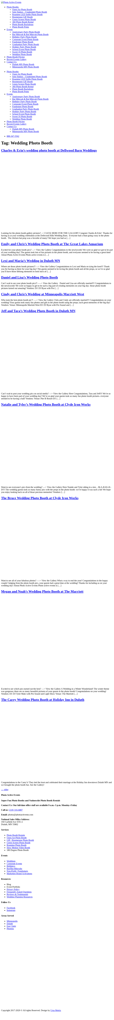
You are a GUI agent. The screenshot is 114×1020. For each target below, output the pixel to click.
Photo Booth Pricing (16, 57)
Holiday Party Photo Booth (24, 47)
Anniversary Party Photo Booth (26, 32)
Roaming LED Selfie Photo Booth (27, 14)
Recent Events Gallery (16, 59)
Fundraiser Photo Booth (22, 42)
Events (10, 29)
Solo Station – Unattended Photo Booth (29, 12)
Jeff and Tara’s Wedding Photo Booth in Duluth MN (38, 311)
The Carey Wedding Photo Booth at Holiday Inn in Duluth (42, 699)
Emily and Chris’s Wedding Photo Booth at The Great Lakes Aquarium (52, 244)
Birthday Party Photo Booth (24, 37)
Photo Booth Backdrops (22, 24)
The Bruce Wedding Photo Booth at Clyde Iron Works (39, 498)
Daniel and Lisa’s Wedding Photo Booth (29, 277)
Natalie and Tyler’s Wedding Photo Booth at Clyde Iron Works (46, 404)
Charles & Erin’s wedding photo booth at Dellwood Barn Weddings (49, 150)
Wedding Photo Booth (22, 54)
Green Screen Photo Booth (24, 19)
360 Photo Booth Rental (23, 22)
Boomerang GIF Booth (22, 17)
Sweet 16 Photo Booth (22, 52)
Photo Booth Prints (20, 27)
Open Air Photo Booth (22, 9)
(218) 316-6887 (16, 810)
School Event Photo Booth (24, 49)
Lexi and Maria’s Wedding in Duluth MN (30, 261)
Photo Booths (13, 7)
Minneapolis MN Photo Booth (25, 67)
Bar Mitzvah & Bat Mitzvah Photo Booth (30, 34)
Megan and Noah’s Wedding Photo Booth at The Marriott (42, 591)
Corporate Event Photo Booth (25, 39)
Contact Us (12, 62)
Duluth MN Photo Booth (23, 64)
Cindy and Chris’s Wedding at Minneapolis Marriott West (42, 294)
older (4, 789)
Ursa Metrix (55, 1010)
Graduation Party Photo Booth (25, 44)
